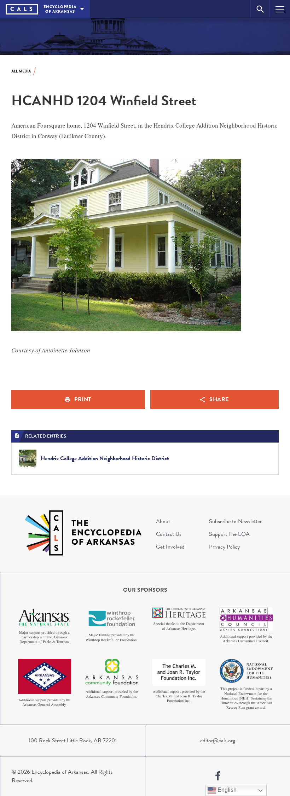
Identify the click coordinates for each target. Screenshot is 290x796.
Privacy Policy (224, 547)
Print (82, 399)
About (163, 521)
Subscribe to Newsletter (235, 521)
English (226, 790)
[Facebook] (217, 776)
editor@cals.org (217, 740)
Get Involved (170, 547)
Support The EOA (229, 534)
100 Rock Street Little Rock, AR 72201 (73, 740)
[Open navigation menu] (280, 9)
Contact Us (168, 534)
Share (219, 399)
